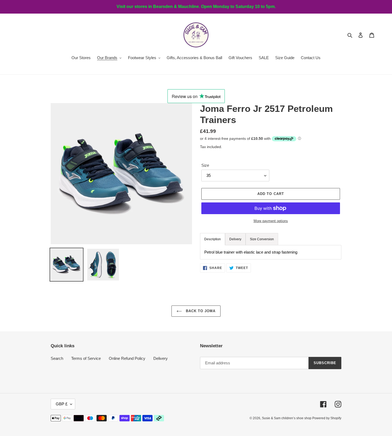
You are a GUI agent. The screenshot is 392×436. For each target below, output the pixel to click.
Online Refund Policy (127, 358)
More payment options (271, 221)
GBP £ (61, 404)
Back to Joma (200, 311)
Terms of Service (86, 358)
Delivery (160, 358)
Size (205, 165)
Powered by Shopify (326, 418)
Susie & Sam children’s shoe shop (287, 418)
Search (57, 358)
